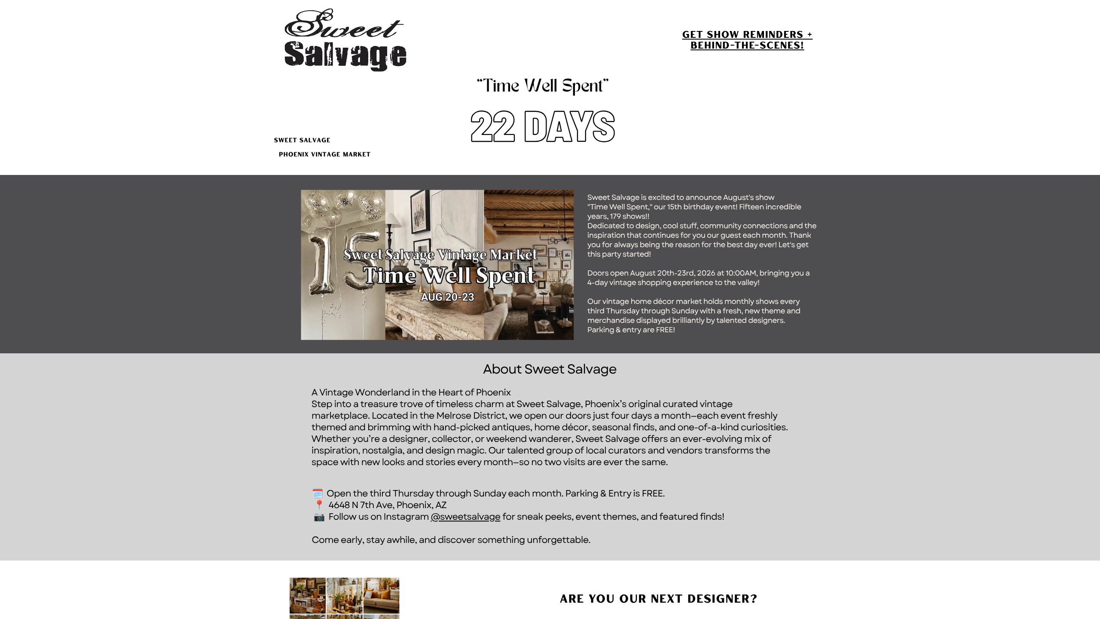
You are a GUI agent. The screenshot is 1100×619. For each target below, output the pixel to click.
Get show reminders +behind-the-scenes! (747, 40)
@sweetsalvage (465, 517)
